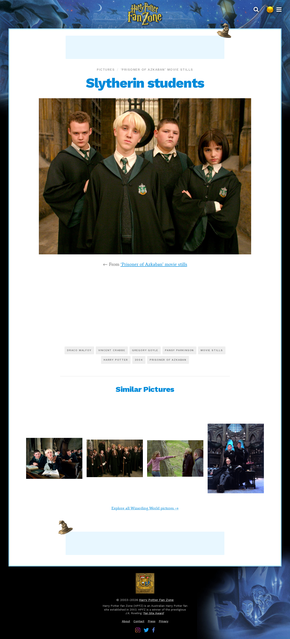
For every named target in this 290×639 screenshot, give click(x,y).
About (126, 621)
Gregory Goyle (145, 350)
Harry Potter (116, 359)
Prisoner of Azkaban (168, 359)
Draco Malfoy (79, 350)
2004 (139, 359)
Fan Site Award (154, 613)
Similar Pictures (145, 389)
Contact (139, 621)
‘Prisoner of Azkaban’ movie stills (157, 69)
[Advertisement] (145, 47)
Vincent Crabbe (111, 350)
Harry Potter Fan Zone (156, 600)
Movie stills (212, 350)
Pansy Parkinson (179, 350)
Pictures (106, 69)
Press (151, 621)
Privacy (163, 621)
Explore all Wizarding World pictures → (145, 508)
